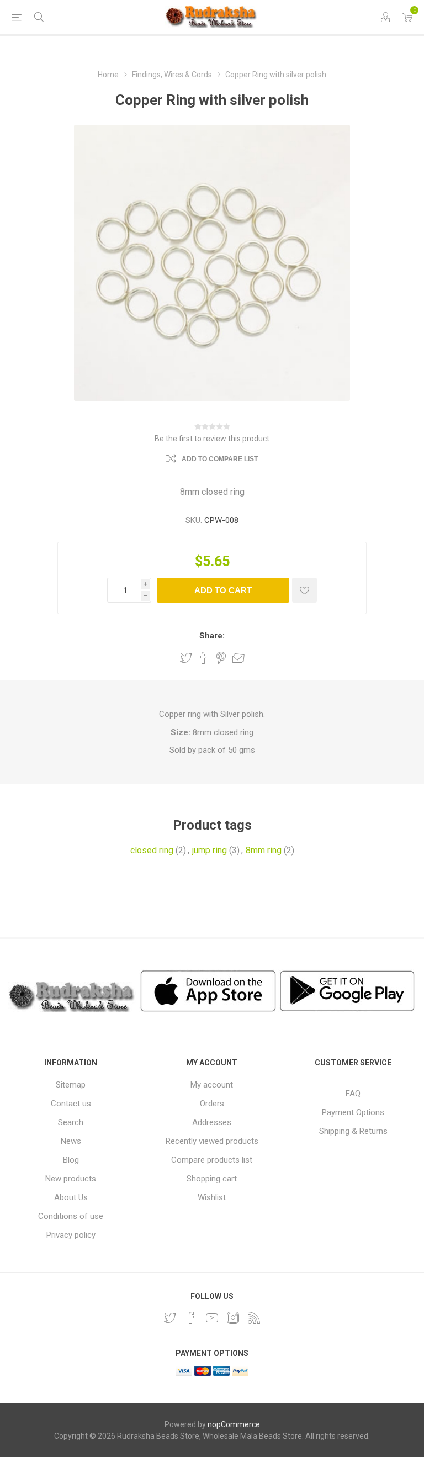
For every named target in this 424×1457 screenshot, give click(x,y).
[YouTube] (212, 1318)
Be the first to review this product (212, 438)
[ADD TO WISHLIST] (304, 590)
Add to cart (223, 590)
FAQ (353, 1094)
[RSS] (254, 1318)
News (71, 1141)
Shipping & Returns (353, 1131)
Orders (212, 1103)
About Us (71, 1197)
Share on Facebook (204, 658)
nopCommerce (234, 1424)
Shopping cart (212, 1179)
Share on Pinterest (221, 658)
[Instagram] (233, 1318)
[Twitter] (170, 1318)
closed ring (151, 850)
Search (70, 1122)
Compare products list (211, 1160)
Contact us (71, 1103)
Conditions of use (70, 1216)
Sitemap (71, 1085)
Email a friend (238, 658)
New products (70, 1179)
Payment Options (353, 1112)
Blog (71, 1160)
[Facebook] (191, 1318)
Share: (212, 636)
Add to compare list (220, 459)
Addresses (211, 1122)
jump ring (209, 850)
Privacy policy (71, 1235)
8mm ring (264, 850)
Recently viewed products (212, 1141)
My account (211, 1085)
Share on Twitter (186, 658)
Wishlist (212, 1197)
